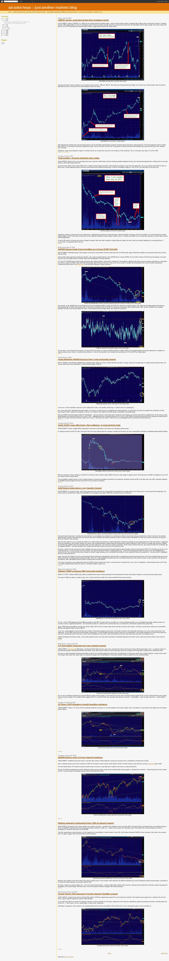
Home (109, 953)
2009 (4, 35)
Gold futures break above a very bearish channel (80, 488)
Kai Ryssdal (71, 649)
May (5, 24)
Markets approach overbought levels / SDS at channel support (86, 823)
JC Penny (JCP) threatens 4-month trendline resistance (82, 704)
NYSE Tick (80, 264)
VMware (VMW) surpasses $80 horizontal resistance (81, 571)
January (6, 29)
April (5, 26)
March (6, 27)
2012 (4, 30)
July (5, 20)
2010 (4, 33)
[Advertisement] (13, 59)
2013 (4, 18)
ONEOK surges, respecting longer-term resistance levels (83, 20)
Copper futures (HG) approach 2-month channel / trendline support (88, 894)
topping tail (151, 763)
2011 (4, 32)
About (2, 42)
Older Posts (164, 953)
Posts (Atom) (69, 957)
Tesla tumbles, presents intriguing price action (78, 158)
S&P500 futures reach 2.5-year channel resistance (80, 757)
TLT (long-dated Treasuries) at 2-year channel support (82, 645)
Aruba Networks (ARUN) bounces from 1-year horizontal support (87, 359)
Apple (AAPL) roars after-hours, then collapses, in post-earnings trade (89, 425)
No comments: (66, 152)
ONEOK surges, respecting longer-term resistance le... (17, 21)
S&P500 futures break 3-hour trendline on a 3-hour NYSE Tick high (87, 249)
